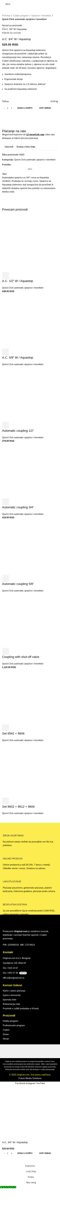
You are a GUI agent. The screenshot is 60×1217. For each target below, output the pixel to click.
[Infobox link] (30, 837)
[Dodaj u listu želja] (28, 275)
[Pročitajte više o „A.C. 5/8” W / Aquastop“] (5, 352)
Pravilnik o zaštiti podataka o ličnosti (21, 1008)
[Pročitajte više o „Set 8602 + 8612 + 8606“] (5, 801)
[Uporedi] (20, 275)
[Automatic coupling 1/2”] (30, 394)
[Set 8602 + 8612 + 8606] (30, 770)
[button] (5, 275)
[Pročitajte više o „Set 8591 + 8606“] (5, 728)
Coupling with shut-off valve (20, 657)
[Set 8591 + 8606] (30, 696)
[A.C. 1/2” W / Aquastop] (30, 244)
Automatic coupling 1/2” (18, 430)
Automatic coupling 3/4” (18, 507)
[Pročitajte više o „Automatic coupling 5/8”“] (5, 578)
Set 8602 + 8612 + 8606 (18, 806)
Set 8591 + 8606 (13, 733)
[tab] (30, 169)
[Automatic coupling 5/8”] (30, 547)
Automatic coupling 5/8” (18, 584)
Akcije (6, 1039)
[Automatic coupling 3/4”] (30, 470)
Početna (6, 15)
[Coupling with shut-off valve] (30, 620)
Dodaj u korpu (24, 108)
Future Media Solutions (30, 1078)
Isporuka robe (9, 999)
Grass (6, 1034)
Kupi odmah (45, 108)
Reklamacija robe (11, 1004)
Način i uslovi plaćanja (14, 991)
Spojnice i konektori (41, 15)
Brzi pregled (13, 275)
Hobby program (10, 1021)
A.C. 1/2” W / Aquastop (17, 281)
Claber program (21, 15)
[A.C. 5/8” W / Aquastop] (30, 321)
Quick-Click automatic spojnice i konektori (24, 19)
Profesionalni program (14, 1025)
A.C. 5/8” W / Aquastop (17, 357)
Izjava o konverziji (12, 995)
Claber (6, 1030)
